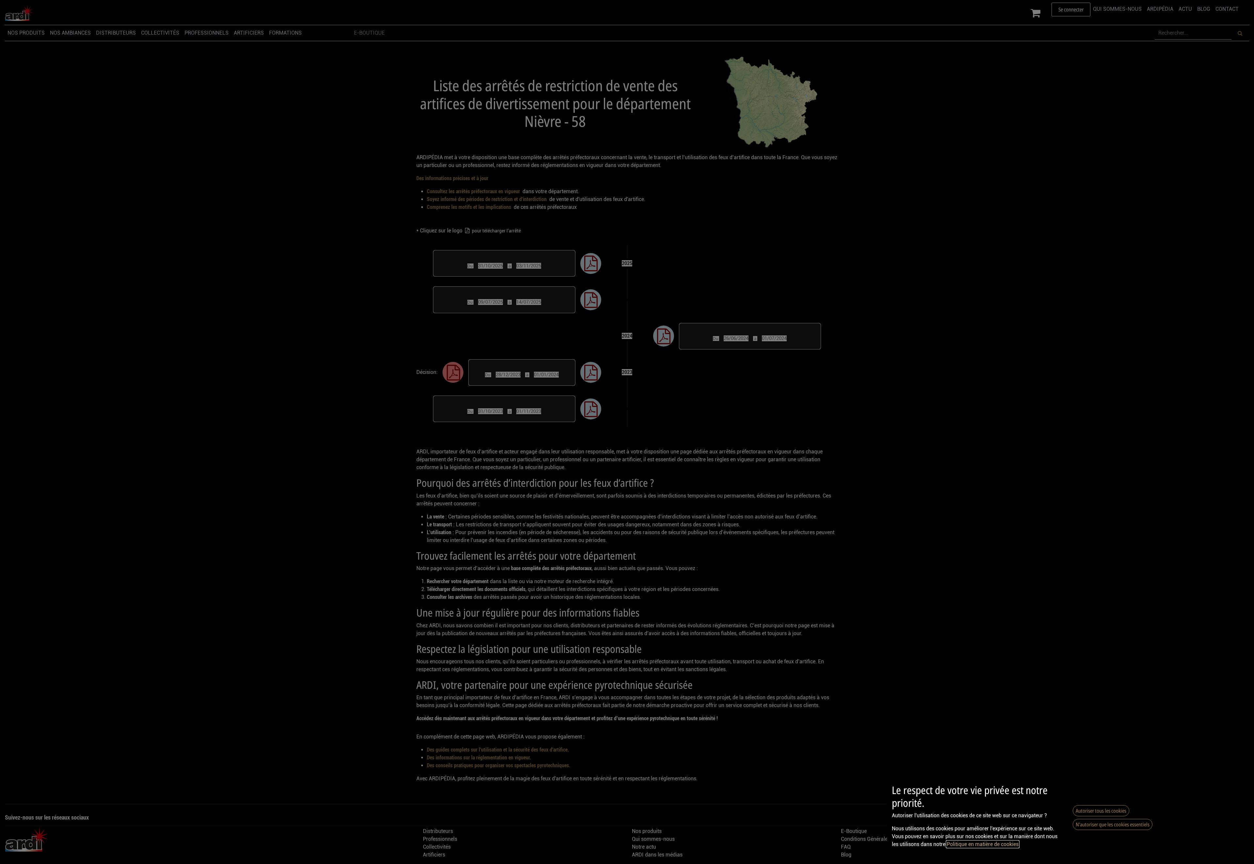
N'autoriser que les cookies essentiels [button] (1113, 824)
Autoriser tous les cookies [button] (1101, 810)
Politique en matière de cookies (983, 844)
